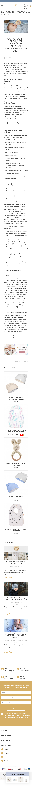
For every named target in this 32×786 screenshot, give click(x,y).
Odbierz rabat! (16, 709)
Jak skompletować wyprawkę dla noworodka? (16, 562)
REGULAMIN (4, 778)
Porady (19, 640)
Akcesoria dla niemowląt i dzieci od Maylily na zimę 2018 (16, 598)
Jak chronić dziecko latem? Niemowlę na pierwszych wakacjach (16, 636)
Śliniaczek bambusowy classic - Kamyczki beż (16, 530)
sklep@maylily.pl (8, 678)
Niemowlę (24, 640)
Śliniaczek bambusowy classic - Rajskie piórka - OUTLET (16, 431)
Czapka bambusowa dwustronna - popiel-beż (16, 398)
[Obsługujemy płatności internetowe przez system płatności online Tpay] (16, 766)
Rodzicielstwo (24, 361)
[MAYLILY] (16, 6)
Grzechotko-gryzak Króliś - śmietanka (16, 464)
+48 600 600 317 (24, 670)
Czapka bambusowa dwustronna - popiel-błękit (16, 497)
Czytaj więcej (8, 577)
